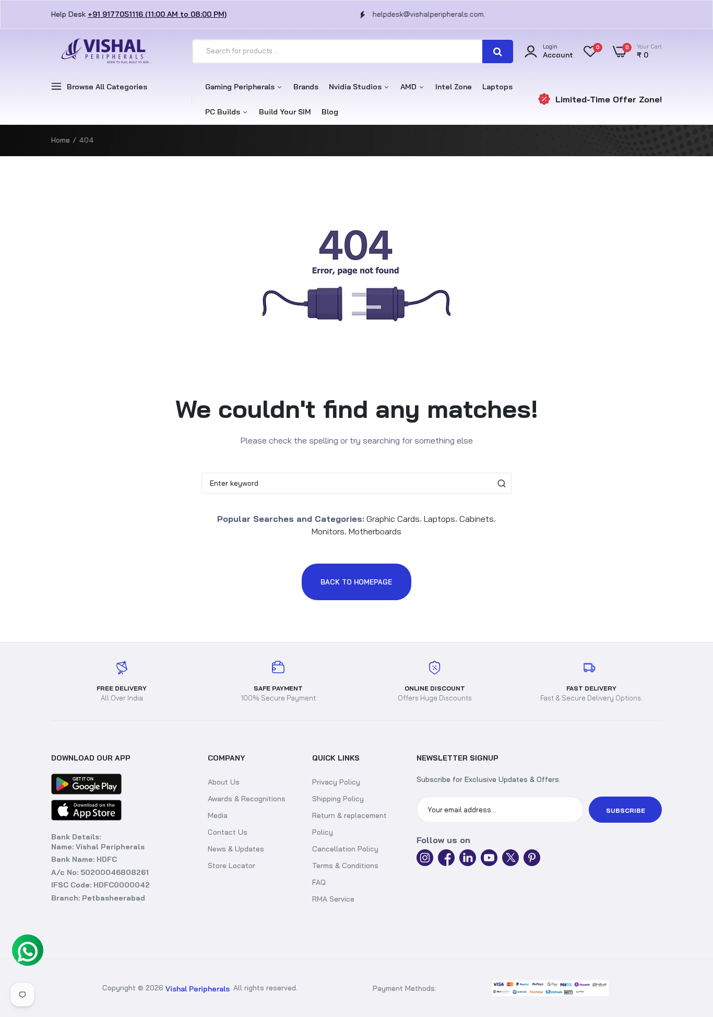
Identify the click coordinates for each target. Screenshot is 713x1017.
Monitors (328, 531)
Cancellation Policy (345, 849)
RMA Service (333, 899)
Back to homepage (356, 582)
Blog (330, 111)
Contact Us (227, 832)
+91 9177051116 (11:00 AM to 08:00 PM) (157, 14)
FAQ (319, 882)
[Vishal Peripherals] (103, 51)
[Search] (497, 51)
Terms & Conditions (345, 865)
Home (60, 140)
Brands (305, 86)
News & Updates (236, 849)
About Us (224, 782)
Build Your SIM (285, 111)
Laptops (497, 86)
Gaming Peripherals (241, 86)
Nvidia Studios (356, 86)
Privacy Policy (336, 782)
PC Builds (223, 111)
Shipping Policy (338, 798)
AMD (409, 86)
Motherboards (375, 531)
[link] (695, 988)
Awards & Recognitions (247, 798)
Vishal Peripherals (197, 988)
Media (218, 815)
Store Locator (231, 865)
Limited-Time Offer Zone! (608, 99)
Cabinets (476, 518)
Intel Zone (453, 86)
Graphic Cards (393, 518)
